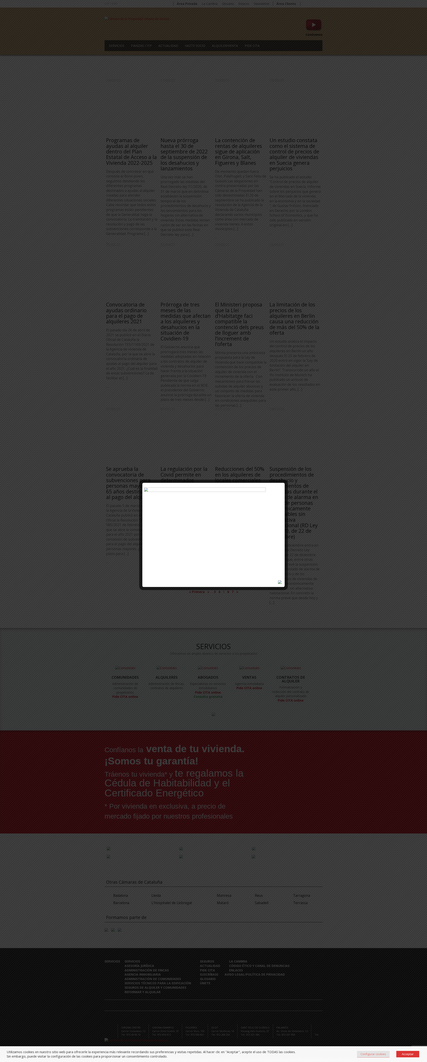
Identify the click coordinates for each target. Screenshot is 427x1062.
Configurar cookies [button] (373, 1054)
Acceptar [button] (408, 1054)
